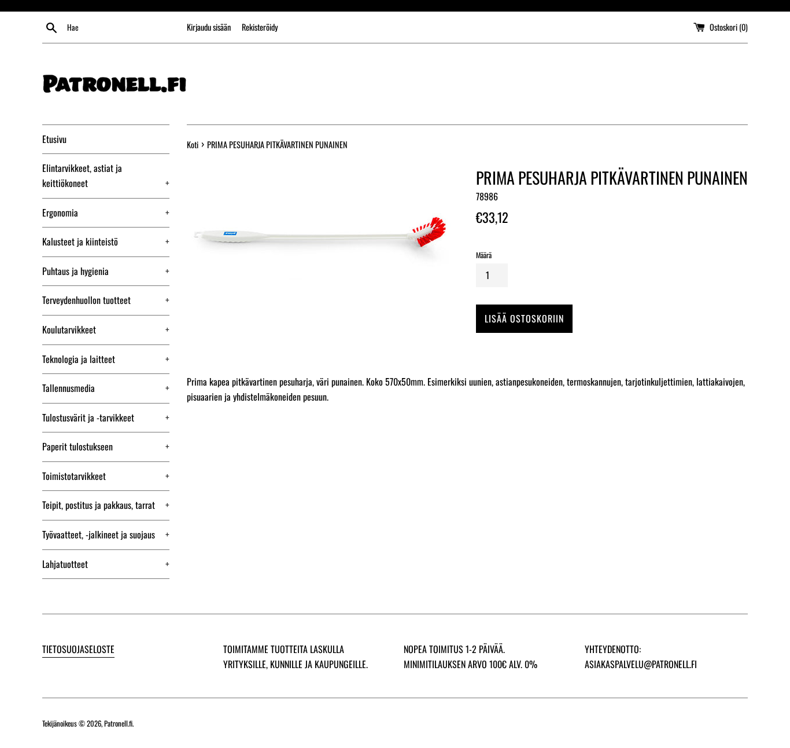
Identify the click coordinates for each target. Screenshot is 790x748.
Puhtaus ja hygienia (105, 271)
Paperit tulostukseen (105, 446)
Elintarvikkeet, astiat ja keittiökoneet (105, 175)
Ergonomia (105, 212)
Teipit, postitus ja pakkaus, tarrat (105, 505)
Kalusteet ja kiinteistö (105, 241)
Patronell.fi (118, 723)
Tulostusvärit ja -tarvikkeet (105, 417)
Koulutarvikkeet (105, 329)
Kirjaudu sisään (209, 27)
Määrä (484, 255)
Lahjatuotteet (105, 564)
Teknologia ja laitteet (105, 359)
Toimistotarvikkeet (105, 476)
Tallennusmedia (105, 388)
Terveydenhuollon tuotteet (105, 300)
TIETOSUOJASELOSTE (78, 649)
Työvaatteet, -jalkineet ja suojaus (105, 534)
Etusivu (54, 139)
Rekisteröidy (260, 27)
